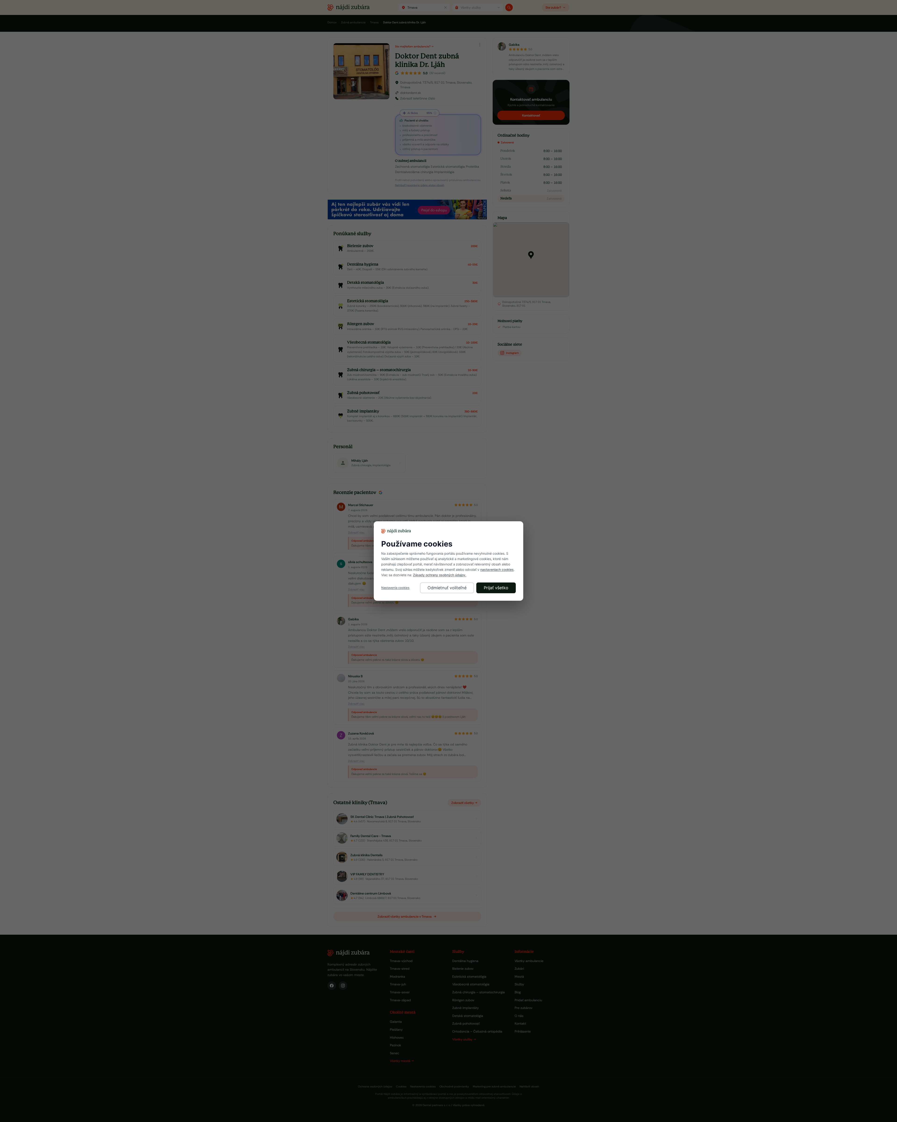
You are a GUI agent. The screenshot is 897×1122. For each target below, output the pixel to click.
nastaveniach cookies (497, 570)
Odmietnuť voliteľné (446, 587)
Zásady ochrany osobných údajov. (439, 575)
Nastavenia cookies (395, 587)
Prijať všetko (496, 587)
